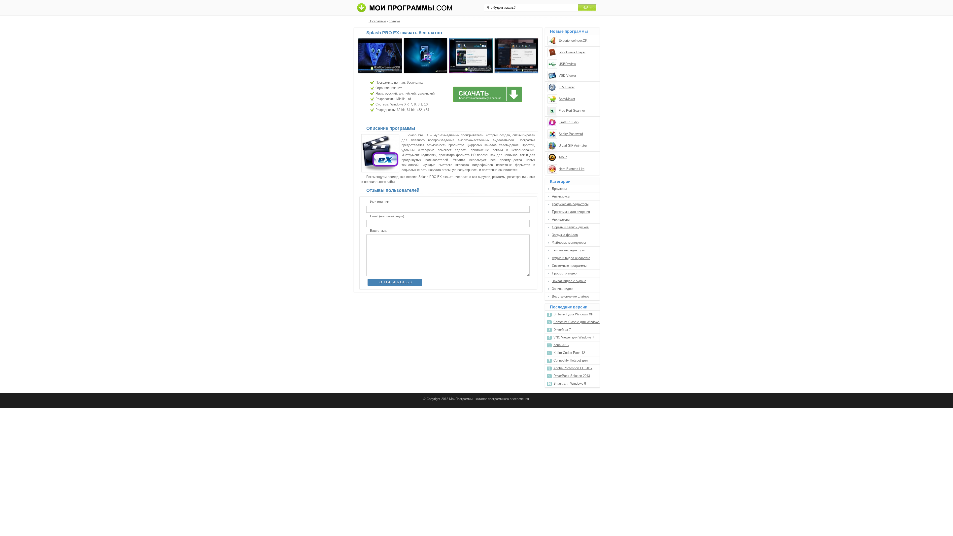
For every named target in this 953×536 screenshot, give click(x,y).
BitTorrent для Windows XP (573, 314)
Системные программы (569, 266)
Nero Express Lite (571, 169)
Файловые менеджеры (569, 242)
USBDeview (567, 64)
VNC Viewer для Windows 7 (573, 337)
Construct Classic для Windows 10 (576, 323)
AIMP (563, 157)
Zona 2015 (561, 345)
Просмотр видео (564, 273)
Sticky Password (571, 134)
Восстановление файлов (570, 296)
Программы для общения (571, 212)
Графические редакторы (570, 204)
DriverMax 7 (562, 330)
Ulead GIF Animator (573, 145)
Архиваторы (561, 219)
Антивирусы (561, 196)
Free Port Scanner (572, 110)
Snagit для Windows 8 (569, 383)
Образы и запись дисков (570, 227)
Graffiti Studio (569, 122)
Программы (377, 21)
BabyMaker (567, 99)
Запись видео (562, 289)
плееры (394, 21)
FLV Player (567, 87)
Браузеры (559, 189)
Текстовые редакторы (568, 250)
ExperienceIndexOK (573, 40)
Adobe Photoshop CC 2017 (572, 368)
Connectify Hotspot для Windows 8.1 (570, 361)
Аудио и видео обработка (571, 258)
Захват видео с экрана (569, 281)
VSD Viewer (567, 75)
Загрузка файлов (565, 235)
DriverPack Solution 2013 (571, 376)
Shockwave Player (572, 52)
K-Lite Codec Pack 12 (569, 353)
